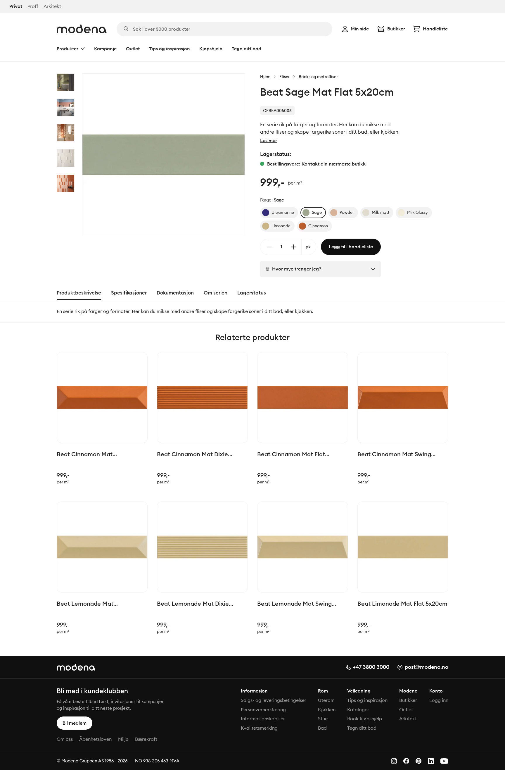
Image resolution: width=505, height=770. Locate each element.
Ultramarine (282, 212)
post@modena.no (426, 667)
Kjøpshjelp (210, 48)
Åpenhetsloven (95, 739)
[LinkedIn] (431, 761)
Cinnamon (318, 225)
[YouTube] (444, 761)
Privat (15, 6)
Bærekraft (146, 739)
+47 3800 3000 (371, 667)
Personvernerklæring (263, 709)
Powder (347, 212)
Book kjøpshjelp (364, 718)
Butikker (396, 29)
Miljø (123, 739)
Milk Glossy (417, 212)
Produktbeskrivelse (79, 293)
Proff (32, 6)
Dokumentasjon (175, 293)
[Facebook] (406, 761)
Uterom (326, 700)
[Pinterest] (418, 761)
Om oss (65, 739)
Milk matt (380, 212)
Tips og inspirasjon (169, 48)
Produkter (67, 48)
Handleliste (435, 29)
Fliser (284, 76)
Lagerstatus (251, 293)
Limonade (280, 225)
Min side (360, 29)
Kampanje (105, 48)
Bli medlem (75, 723)
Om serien (215, 293)
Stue (323, 718)
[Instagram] (394, 761)
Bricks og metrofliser (318, 76)
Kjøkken (326, 709)
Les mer (268, 140)
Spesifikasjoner (129, 293)
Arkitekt (52, 6)
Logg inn (438, 700)
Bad (322, 728)
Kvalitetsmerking (259, 728)
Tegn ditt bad (246, 48)
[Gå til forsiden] (82, 29)
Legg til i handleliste (351, 246)
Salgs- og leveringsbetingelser (273, 700)
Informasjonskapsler (263, 718)
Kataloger (358, 709)
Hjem (265, 76)
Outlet (133, 48)
